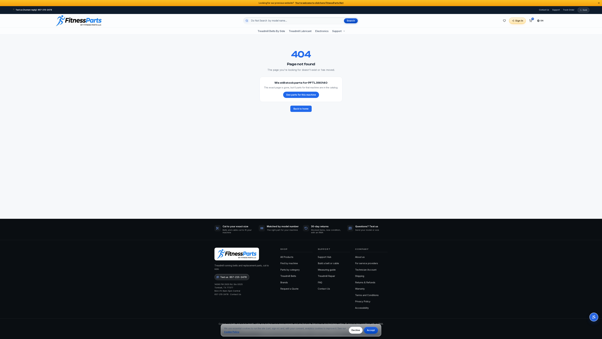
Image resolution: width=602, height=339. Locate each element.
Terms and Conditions (367, 295)
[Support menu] (344, 31)
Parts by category (290, 269)
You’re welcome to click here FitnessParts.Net (319, 3)
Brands (284, 282)
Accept (371, 330)
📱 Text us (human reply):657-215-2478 (32, 10)
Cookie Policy (231, 332)
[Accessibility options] (593, 317)
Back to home (301, 108)
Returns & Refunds (365, 282)
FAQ (320, 282)
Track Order (568, 10)
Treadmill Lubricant (300, 31)
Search (351, 20)
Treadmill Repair (326, 275)
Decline (355, 330)
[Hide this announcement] (598, 2)
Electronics (321, 31)
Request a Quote (289, 288)
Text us (233, 277)
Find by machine (289, 263)
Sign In (519, 20)
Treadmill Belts (288, 275)
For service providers (366, 263)
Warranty (360, 288)
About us (360, 257)
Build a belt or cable (328, 263)
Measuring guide (327, 269)
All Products (286, 257)
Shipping (359, 275)
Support (556, 10)
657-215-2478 (221, 294)
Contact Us (544, 10)
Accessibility (362, 307)
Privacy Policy (362, 301)
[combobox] (296, 20)
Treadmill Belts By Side (271, 31)
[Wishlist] (504, 21)
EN (542, 20)
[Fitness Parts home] (79, 20)
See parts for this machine (301, 94)
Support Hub (324, 257)
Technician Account (365, 269)
